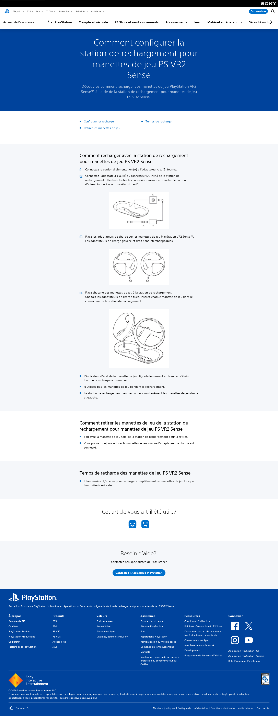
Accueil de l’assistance (18, 22)
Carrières (14, 626)
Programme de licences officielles (203, 655)
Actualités (80, 11)
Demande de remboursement (157, 646)
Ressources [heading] (192, 616)
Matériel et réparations (224, 22)
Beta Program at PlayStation (244, 661)
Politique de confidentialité (193, 708)
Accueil (13, 606)
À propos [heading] (15, 616)
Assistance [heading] (147, 616)
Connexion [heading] (235, 616)
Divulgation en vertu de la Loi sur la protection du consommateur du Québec (159, 660)
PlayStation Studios (19, 631)
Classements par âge (196, 640)
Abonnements (176, 22)
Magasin (17, 11)
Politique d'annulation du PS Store (203, 626)
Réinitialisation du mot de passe (158, 641)
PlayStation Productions (22, 636)
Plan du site (262, 708)
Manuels (145, 652)
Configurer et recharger (99, 121)
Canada (20, 708)
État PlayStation (60, 22)
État (142, 631)
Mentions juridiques (164, 708)
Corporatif (14, 641)
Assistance (96, 11)
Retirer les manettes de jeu (102, 128)
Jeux (38, 11)
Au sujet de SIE (17, 621)
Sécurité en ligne (105, 631)
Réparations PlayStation (153, 636)
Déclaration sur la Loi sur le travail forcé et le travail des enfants (203, 633)
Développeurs (192, 650)
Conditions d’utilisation (197, 621)
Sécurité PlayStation (151, 626)
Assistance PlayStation (33, 606)
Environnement (104, 621)
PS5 (28, 11)
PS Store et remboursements (137, 22)
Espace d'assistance (151, 621)
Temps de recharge (159, 121)
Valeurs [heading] (101, 616)
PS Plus (49, 11)
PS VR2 (56, 631)
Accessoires (63, 11)
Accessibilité (103, 626)
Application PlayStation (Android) (246, 656)
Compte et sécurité (93, 22)
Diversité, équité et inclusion (112, 636)
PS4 (55, 626)
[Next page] (270, 22)
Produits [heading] (58, 616)
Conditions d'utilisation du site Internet (232, 708)
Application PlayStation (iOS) (244, 651)
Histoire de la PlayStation (22, 646)
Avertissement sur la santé (199, 645)
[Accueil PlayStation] (7, 11)
